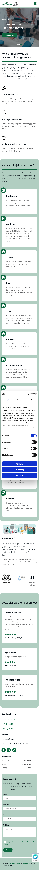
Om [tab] (32, 400)
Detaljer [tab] (19, 400)
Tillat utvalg (19, 470)
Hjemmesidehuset (15, 863)
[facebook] (3, 750)
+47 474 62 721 (8, 724)
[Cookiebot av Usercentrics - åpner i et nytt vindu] (28, 394)
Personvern (26, 863)
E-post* (5, 815)
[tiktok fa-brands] (14, 750)
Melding (6, 825)
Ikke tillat (19, 475)
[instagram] (9, 750)
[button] (9, 35)
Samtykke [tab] (7, 400)
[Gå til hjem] (10, 4)
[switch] (34, 442)
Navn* (5, 794)
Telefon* (6, 804)
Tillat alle (19, 464)
